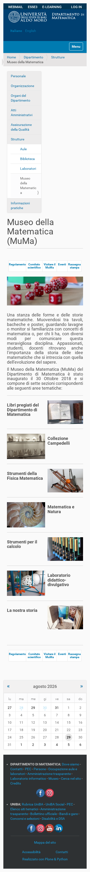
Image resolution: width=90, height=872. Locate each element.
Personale (18, 76)
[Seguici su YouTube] (49, 828)
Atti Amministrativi (21, 112)
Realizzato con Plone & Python (45, 859)
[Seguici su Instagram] (49, 793)
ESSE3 (32, 7)
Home (11, 57)
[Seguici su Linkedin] (58, 828)
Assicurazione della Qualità (21, 127)
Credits (15, 783)
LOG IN (76, 7)
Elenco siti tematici (24, 809)
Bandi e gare (68, 814)
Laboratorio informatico (28, 778)
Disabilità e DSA (53, 818)
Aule (23, 149)
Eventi (62, 264)
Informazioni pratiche (20, 205)
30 (45, 708)
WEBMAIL (15, 7)
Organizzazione (22, 86)
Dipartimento (33, 57)
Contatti (16, 769)
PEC (28, 769)
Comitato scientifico (34, 266)
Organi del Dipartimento (20, 98)
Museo (53, 778)
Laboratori (28, 168)
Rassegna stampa (74, 266)
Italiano (16, 31)
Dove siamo (71, 764)
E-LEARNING (52, 7)
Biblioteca (27, 159)
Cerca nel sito (71, 778)
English (30, 31)
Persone (40, 769)
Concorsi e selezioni (25, 818)
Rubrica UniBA (33, 804)
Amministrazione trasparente (49, 774)
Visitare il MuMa (49, 266)
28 (21, 708)
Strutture (58, 57)
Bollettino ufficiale (44, 814)
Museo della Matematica (28, 185)
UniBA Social (55, 804)
